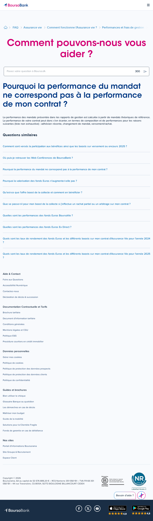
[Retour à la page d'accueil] (5, 27)
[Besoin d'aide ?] (141, 495)
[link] (13, 279)
